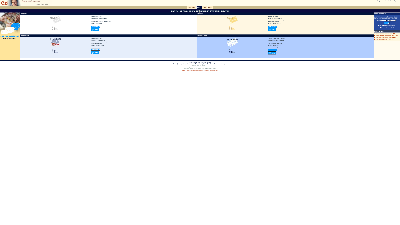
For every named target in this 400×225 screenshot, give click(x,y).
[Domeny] (204, 8)
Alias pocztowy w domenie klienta (384, 33)
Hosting (209, 62)
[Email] (199, 8)
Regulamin (203, 63)
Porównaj (175, 63)
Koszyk (387, 1)
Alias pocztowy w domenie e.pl (383, 35)
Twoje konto (380, 1)
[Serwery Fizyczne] (225, 11)
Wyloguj (225, 63)
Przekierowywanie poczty (382, 39)
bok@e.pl (186, 68)
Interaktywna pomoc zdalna (209, 68)
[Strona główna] (191, 8)
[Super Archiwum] (183, 11)
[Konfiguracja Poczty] (193, 11)
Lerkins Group (204, 65)
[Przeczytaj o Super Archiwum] (10, 39)
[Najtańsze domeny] (205, 11)
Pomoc (192, 63)
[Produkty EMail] (174, 11)
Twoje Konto (187, 63)
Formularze (210, 63)
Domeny (203, 62)
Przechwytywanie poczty (382, 37)
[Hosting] (210, 8)
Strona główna (193, 62)
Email (199, 62)
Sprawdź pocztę (394, 1)
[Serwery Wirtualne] (215, 11)
